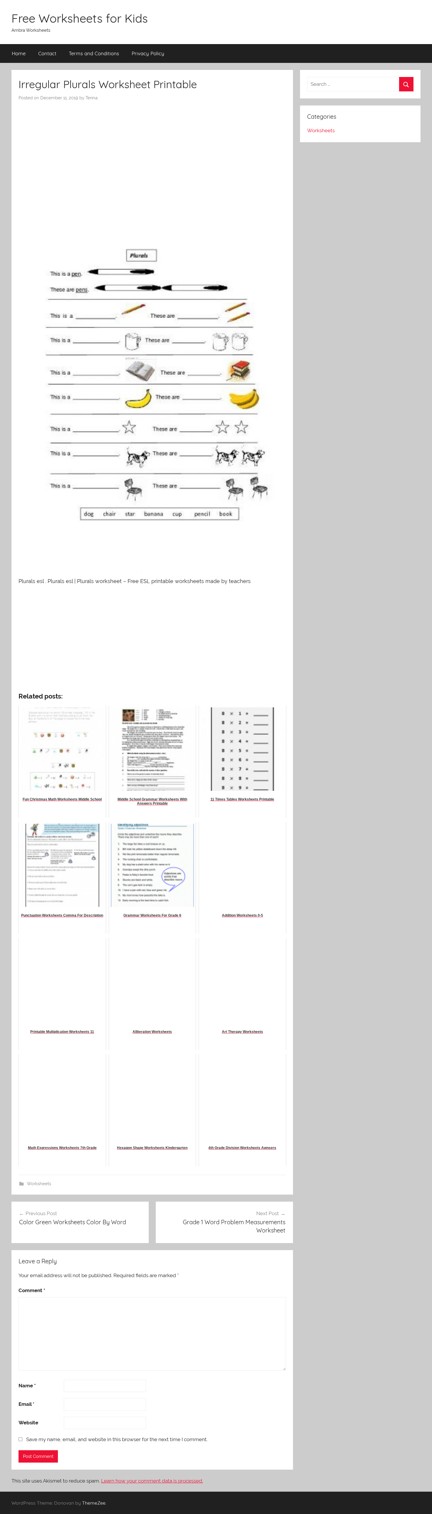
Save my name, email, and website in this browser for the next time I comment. (116, 1439)
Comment (32, 1290)
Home (19, 53)
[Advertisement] (152, 145)
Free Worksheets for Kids (79, 18)
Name (27, 1386)
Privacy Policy (148, 53)
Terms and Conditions (94, 53)
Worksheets (39, 1183)
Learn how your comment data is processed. (152, 1481)
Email (26, 1404)
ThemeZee (94, 1503)
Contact (47, 53)
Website (28, 1423)
